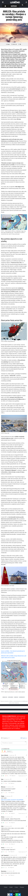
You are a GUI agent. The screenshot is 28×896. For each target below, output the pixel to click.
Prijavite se (24, 738)
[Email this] (8, 894)
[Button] (5, 6)
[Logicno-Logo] (15, 2)
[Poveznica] (26, 2)
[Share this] (11, 894)
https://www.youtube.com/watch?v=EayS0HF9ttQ (12, 799)
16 (20, 44)
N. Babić (8, 44)
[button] (2, 2)
